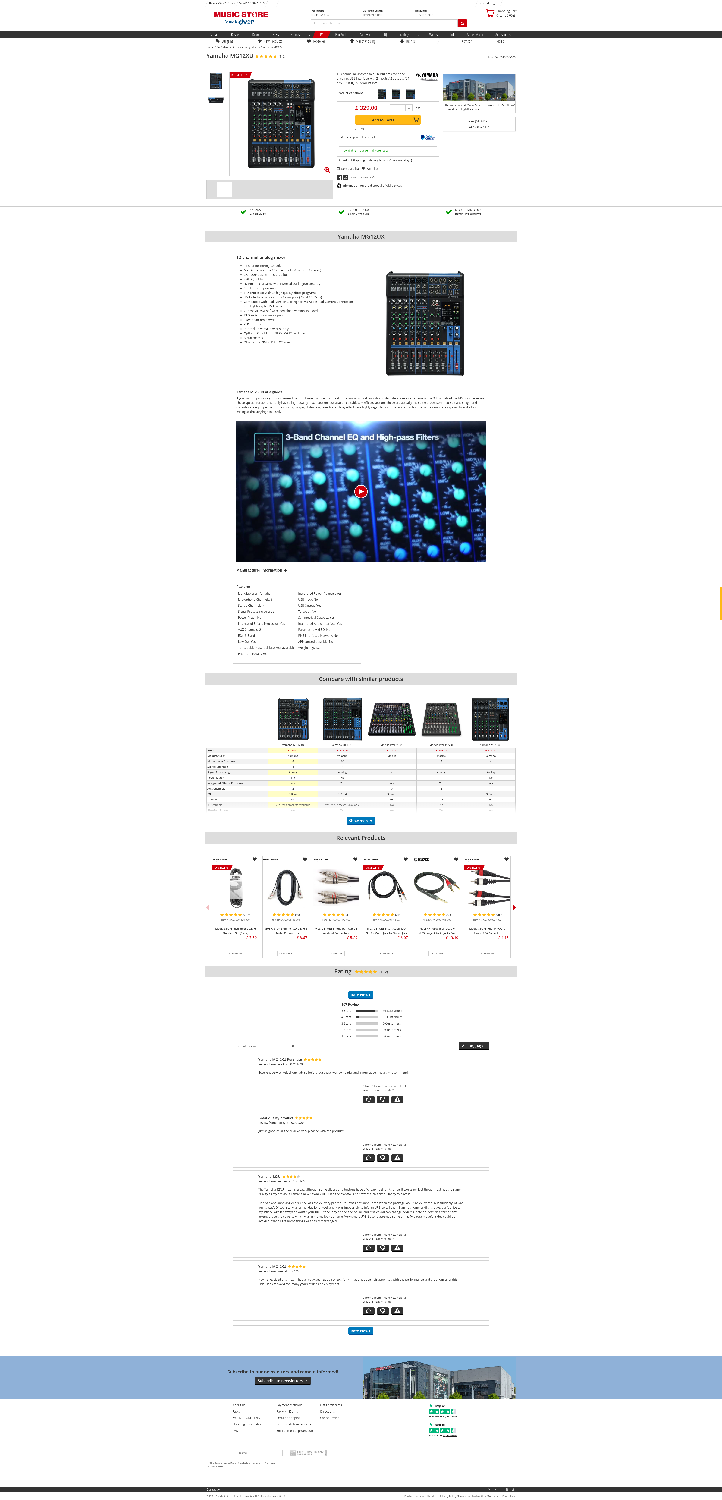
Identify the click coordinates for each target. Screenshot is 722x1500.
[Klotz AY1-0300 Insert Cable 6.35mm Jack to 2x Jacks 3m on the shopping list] (456, 859)
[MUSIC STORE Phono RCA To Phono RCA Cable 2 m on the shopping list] (506, 859)
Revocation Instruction (472, 1496)
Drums (256, 34)
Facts (236, 1411)
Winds (433, 34)
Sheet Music (475, 34)
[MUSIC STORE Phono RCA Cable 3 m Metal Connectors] (336, 888)
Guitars (214, 34)
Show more (359, 820)
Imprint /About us (426, 1496)
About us (239, 1405)
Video (500, 41)
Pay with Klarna (287, 1411)
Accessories (502, 34)
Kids (452, 34)
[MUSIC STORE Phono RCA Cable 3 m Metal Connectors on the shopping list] (355, 859)
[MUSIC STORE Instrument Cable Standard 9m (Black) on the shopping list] (255, 859)
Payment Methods (289, 1405)
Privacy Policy (447, 1496)
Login (494, 3)
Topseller (319, 41)
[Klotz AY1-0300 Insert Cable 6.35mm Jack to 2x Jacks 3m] (437, 888)
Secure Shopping (288, 1418)
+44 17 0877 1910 (479, 127)
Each (417, 108)
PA (321, 34)
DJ (385, 34)
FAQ (235, 1431)
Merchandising (365, 41)
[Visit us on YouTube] (513, 1489)
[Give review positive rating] (369, 1099)
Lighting (404, 34)
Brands (411, 41)
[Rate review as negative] (383, 1099)
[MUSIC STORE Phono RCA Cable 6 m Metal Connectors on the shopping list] (305, 859)
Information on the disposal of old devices (372, 185)
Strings (295, 34)
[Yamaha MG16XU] (396, 94)
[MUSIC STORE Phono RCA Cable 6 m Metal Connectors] (286, 888)
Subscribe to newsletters (280, 1380)
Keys (276, 34)
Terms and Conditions (502, 1496)
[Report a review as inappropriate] (397, 1099)
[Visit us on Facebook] (502, 1489)
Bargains (227, 41)
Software (366, 34)
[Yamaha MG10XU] (382, 94)
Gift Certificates (331, 1405)
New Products (272, 41)
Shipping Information (248, 1424)
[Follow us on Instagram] (507, 1489)
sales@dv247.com (224, 3)
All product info (367, 83)
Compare (235, 953)
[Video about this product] (224, 189)
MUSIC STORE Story (246, 1418)
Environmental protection (294, 1431)
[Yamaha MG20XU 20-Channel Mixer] (410, 94)
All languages (474, 1045)
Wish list (372, 169)
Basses (235, 34)
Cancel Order (329, 1418)
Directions (327, 1411)
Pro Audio (341, 34)
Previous (207, 907)
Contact (212, 1489)
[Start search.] (462, 23)
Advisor (467, 41)
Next (514, 907)
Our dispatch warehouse (293, 1424)
